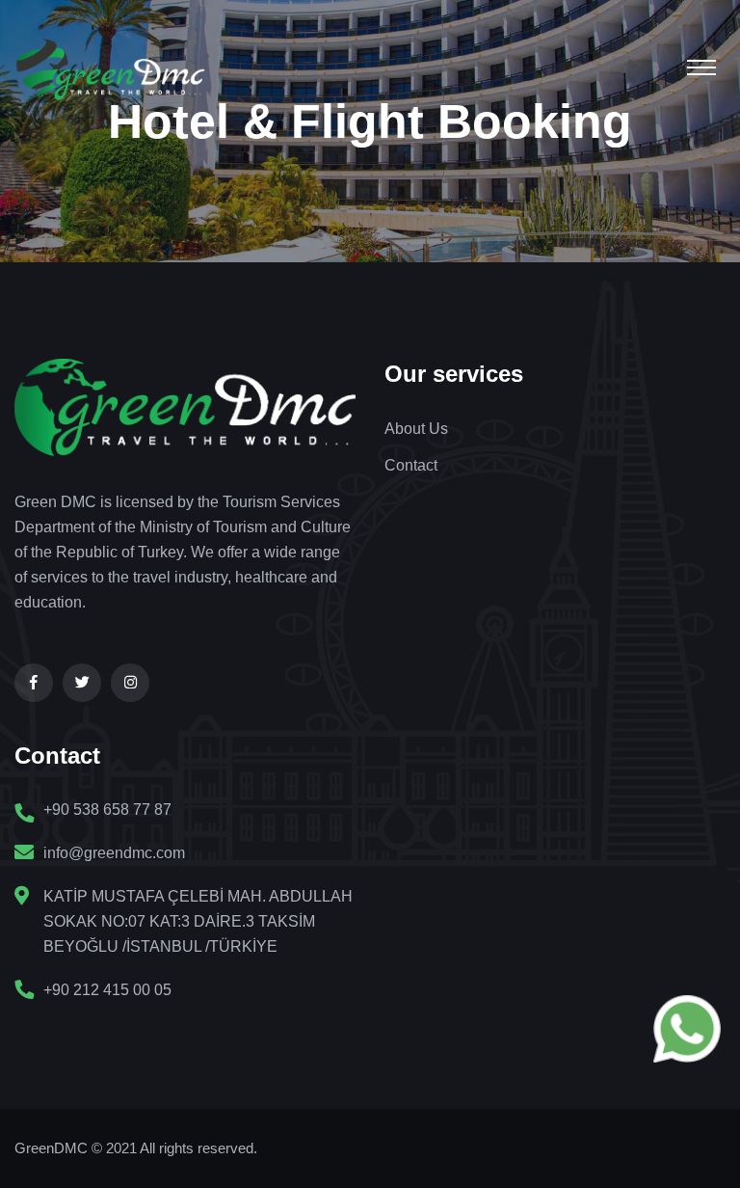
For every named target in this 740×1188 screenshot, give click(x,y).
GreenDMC (51, 1148)
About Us (416, 428)
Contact (410, 465)
